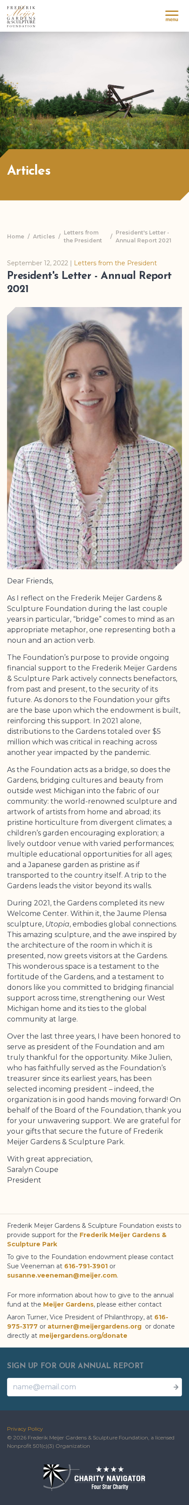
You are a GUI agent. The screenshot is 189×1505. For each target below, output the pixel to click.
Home (15, 236)
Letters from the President (83, 236)
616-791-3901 (86, 1266)
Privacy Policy (25, 1428)
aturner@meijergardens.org (94, 1326)
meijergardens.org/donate (83, 1336)
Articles (44, 236)
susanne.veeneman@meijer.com (62, 1275)
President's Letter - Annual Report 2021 (143, 236)
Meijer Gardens (68, 1304)
